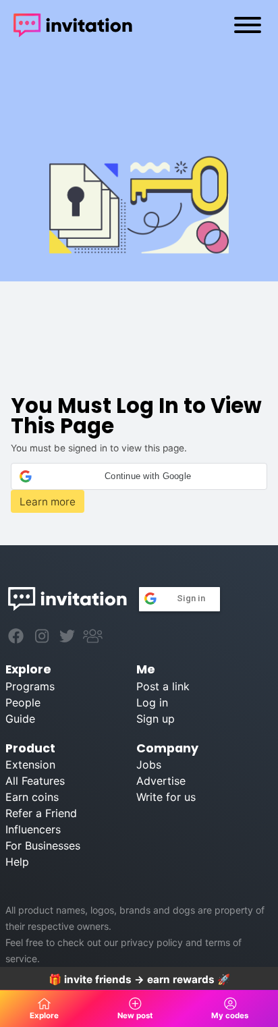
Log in (152, 702)
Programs (30, 686)
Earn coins (32, 797)
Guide (20, 718)
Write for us (166, 797)
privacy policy (152, 942)
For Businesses (42, 845)
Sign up (155, 718)
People (22, 702)
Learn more (48, 501)
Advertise (161, 780)
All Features (35, 780)
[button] (139, 476)
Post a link (163, 686)
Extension (30, 764)
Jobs (148, 764)
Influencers (33, 829)
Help (17, 861)
